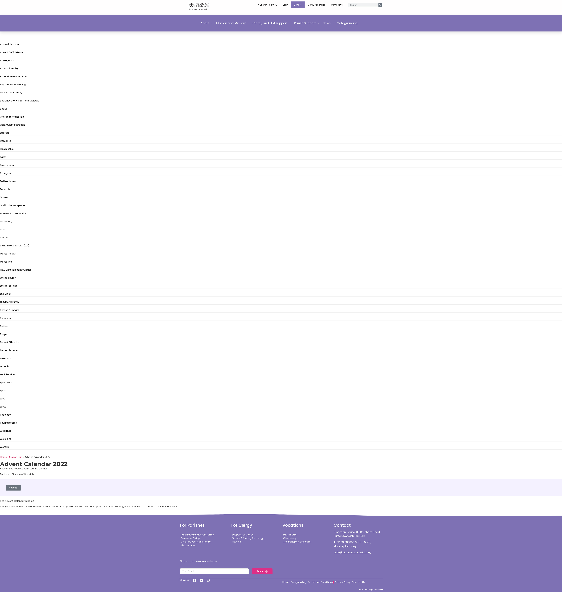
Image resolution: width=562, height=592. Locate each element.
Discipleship (7, 149)
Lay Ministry (290, 534)
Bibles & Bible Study (11, 92)
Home (3, 457)
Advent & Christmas (11, 52)
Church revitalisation (12, 116)
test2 (3, 406)
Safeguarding (347, 23)
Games (4, 197)
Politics (4, 326)
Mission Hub (15, 457)
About (205, 23)
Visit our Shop (188, 545)
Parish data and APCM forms (197, 534)
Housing (236, 541)
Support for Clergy (242, 534)
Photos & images (9, 310)
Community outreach (12, 125)
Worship (5, 447)
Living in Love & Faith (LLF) (14, 245)
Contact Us (337, 4)
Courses (4, 133)
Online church (8, 278)
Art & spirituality (9, 68)
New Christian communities (15, 269)
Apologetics (7, 60)
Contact (342, 525)
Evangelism (6, 173)
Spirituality (6, 382)
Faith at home (8, 181)
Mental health (8, 253)
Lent (2, 229)
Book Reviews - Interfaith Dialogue (19, 100)
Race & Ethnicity (9, 342)
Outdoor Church (9, 302)
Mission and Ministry (231, 23)
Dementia (5, 141)
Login (285, 4)
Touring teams (8, 422)
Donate (298, 4)
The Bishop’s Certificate (297, 541)
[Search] (380, 5)
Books (3, 108)
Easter (3, 157)
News (327, 23)
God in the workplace (12, 205)
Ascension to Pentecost (13, 76)
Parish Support (305, 23)
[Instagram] (209, 580)
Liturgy (4, 237)
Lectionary (6, 221)
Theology (5, 414)
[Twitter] (202, 580)
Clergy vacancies (316, 4)
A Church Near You (267, 4)
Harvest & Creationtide (13, 213)
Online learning (8, 286)
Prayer (4, 334)
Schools (4, 366)
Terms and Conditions (320, 582)
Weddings (5, 431)
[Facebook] (195, 580)
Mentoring (6, 261)
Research (5, 358)
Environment (7, 165)
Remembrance (9, 350)
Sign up (13, 487)
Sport (3, 390)
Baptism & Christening (13, 84)
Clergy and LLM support (269, 23)
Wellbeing (5, 439)
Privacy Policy (342, 582)
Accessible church (10, 44)
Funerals (5, 189)
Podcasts (5, 318)
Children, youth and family (196, 541)
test (2, 398)
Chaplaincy (290, 538)
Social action (7, 374)
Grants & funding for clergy (247, 538)
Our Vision (5, 294)
